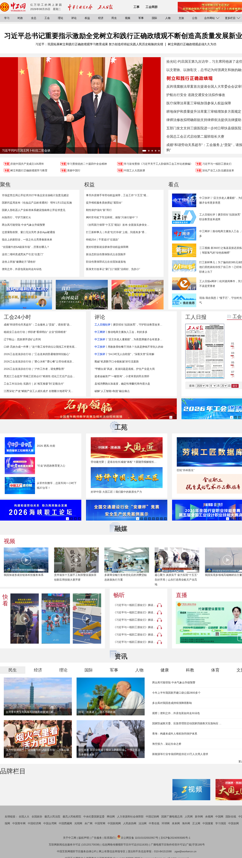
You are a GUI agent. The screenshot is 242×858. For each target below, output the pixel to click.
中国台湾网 (50, 823)
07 (232, 371)
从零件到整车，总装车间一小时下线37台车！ (57, 485)
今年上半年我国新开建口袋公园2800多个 (176, 692)
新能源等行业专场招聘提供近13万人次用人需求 (180, 754)
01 (232, 343)
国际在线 (231, 816)
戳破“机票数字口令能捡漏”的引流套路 (117, 361)
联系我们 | (110, 837)
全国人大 (24, 816)
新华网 (199, 816)
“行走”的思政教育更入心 (51, 465)
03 (232, 352)
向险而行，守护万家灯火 (16, 217)
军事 (141, 18)
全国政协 (37, 816)
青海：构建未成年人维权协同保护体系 (174, 733)
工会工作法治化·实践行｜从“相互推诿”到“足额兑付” (34, 383)
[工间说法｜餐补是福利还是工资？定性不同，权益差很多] (26, 294)
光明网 (78, 823)
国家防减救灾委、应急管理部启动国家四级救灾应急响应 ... (186, 723)
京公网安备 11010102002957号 (139, 837)
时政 (20, 18)
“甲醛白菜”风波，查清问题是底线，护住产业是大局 (125, 368)
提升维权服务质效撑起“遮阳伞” (104, 202)
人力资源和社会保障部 (130, 816)
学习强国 (220, 823)
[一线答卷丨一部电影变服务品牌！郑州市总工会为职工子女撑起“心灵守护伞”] (138, 294)
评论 (74, 18)
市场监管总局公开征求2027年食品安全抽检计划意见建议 (35, 195)
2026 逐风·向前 (46, 445)
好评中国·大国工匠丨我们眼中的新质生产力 (116, 491)
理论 (60, 18)
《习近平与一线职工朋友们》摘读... (134, 605)
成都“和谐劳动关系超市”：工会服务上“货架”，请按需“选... (38, 324)
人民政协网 (129, 823)
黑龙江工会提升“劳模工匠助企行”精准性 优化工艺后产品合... (39, 376)
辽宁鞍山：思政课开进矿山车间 (22, 339)
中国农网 (233, 823)
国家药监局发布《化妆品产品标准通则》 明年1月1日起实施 (37, 202)
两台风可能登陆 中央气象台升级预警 (23, 224)
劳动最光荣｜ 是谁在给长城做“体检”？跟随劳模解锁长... (124, 461)
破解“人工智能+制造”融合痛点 (112, 391)
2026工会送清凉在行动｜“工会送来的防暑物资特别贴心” (37, 354)
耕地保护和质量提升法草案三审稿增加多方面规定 (203, 111)
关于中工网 (69, 837)
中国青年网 (19, 823)
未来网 (176, 823)
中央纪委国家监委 (94, 816)
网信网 (111, 816)
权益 (87, 18)
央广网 (88, 823)
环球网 (166, 823)
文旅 (181, 18)
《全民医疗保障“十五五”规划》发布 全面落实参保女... (117, 224)
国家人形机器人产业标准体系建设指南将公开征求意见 (33, 210)
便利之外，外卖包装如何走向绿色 (22, 269)
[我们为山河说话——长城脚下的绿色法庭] (82, 294)
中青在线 (154, 823)
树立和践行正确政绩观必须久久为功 (192, 44)
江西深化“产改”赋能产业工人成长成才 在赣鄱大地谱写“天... (38, 391)
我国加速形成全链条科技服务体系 (23, 574)
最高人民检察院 (72, 816)
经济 (100, 18)
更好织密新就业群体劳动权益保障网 (107, 246)
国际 (154, 18)
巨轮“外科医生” (186, 470)
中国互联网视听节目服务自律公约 (77, 851)
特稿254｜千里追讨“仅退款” (102, 239)
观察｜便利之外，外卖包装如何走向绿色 (176, 713)
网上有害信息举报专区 (112, 851)
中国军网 (100, 823)
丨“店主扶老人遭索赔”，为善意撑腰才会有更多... (128, 339)
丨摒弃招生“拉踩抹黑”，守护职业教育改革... (128, 324)
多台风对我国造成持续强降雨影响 (172, 702)
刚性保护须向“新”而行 (99, 210)
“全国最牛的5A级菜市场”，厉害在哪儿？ (25, 246)
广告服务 (96, 837)
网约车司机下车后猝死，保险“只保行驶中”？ (112, 217)
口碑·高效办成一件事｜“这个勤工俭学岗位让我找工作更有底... (40, 346)
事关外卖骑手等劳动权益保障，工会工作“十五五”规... (117, 195)
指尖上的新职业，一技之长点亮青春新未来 (27, 239)
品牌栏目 (13, 771)
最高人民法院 (52, 816)
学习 (6, 18)
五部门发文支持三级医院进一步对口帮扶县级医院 (203, 128)
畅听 (119, 595)
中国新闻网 (114, 823)
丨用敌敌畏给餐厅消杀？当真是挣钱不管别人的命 (129, 346)
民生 (114, 18)
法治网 (143, 823)
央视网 (209, 816)
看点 (173, 184)
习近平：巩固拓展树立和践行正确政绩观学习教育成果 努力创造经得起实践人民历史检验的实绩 (99, 44)
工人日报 (195, 317)
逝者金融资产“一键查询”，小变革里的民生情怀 (122, 376)
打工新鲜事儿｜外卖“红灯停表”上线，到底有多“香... (116, 232)
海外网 (186, 823)
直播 (181, 595)
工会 (47, 18)
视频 (127, 18)
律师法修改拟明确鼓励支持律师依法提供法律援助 (203, 120)
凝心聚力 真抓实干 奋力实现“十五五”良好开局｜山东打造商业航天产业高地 (176, 579)
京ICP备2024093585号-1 (175, 837)
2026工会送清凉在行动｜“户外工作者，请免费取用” (34, 368)
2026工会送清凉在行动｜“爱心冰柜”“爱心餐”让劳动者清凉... (39, 361)
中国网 (219, 816)
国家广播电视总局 (171, 816)
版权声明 (83, 837)
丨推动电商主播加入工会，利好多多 (121, 331)
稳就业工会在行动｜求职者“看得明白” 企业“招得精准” (35, 331)
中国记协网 (152, 816)
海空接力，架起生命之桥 (166, 743)
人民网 (189, 816)
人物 (168, 18)
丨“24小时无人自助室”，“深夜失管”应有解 (124, 354)
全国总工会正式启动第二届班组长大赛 (195, 136)
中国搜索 (207, 823)
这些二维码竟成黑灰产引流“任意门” (22, 254)
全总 (33, 18)
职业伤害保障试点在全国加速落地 (106, 261)
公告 (194, 18)
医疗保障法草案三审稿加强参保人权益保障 (198, 103)
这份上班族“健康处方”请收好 (19, 261)
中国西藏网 (65, 823)
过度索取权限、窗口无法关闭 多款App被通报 (28, 232)
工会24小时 (17, 317)
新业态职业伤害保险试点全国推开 (106, 254)
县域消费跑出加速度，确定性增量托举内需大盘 (122, 383)
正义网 (196, 823)
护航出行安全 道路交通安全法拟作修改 (195, 95)
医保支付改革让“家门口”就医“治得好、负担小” (113, 269)
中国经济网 (34, 823)
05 (232, 362)
